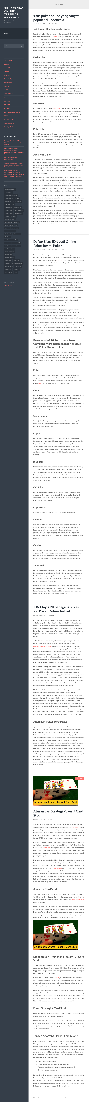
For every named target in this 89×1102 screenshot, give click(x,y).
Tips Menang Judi (9, 123)
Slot (16, 225)
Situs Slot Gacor (9, 225)
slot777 (7, 228)
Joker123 (7, 86)
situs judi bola (8, 222)
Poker (40, 383)
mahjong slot (17, 207)
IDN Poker (60, 260)
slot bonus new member (11, 240)
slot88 (6, 115)
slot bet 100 (7, 101)
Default (6, 64)
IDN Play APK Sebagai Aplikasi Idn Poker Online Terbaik (56, 609)
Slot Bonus (7, 237)
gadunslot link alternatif (11, 195)
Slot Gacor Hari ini (9, 248)
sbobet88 (13, 216)
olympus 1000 (8, 213)
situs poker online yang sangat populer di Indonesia (56, 18)
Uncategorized (8, 127)
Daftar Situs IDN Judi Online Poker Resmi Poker (54, 243)
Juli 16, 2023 (37, 615)
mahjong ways (8, 210)
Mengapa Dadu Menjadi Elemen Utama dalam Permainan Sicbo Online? (13, 142)
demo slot (7, 68)
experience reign (78, 900)
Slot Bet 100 (14, 228)
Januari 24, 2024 (39, 24)
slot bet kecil (17, 234)
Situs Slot (16, 222)
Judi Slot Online (8, 93)
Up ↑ (66, 1098)
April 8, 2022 (37, 819)
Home (6, 34)
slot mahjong (8, 254)
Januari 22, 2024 (39, 249)
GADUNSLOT (8, 192)
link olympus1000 (9, 204)
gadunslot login (9, 198)
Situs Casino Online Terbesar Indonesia (13, 13)
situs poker (56, 108)
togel (16, 272)
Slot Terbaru (18, 266)
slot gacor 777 (16, 243)
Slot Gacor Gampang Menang (12, 245)
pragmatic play (18, 213)
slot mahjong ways (9, 257)
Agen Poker (55, 37)
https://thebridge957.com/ (42, 646)
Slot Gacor (46, 848)
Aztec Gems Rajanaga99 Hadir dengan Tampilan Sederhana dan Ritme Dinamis (13, 165)
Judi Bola (17, 198)
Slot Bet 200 (8, 234)
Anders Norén (76, 1096)
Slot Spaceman (9, 266)
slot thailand (8, 269)
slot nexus (7, 108)
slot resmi (7, 263)
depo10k (6, 71)
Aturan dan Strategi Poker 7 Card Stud (58, 813)
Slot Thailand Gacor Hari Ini (12, 112)
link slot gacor (8, 207)
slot (5, 97)
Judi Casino (7, 90)
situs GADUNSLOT (10, 219)
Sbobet (7, 216)
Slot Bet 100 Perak (10, 231)
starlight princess (9, 119)
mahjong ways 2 (19, 210)
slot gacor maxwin (9, 251)
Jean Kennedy (52, 24)
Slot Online (16, 260)
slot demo (7, 104)
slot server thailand (17, 263)
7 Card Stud (57, 868)
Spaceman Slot (9, 272)
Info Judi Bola (8, 82)
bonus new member (10, 189)
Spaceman (16, 269)
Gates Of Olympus (9, 79)
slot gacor (7, 243)
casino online (8, 60)
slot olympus (8, 260)
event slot (7, 75)
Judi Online (8, 201)
